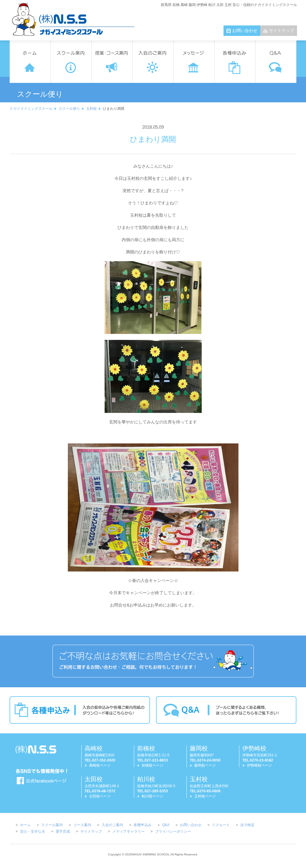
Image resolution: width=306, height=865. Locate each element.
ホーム (25, 825)
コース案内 (82, 825)
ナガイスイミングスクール (31, 109)
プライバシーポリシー (173, 831)
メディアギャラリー (128, 831)
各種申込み (143, 825)
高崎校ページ (100, 765)
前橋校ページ (152, 765)
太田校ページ (100, 796)
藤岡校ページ (205, 765)
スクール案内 (52, 825)
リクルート (221, 825)
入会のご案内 (112, 825)
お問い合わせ (244, 30)
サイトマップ (281, 30)
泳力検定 (247, 825)
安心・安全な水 (32, 831)
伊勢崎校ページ (259, 765)
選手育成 (63, 831)
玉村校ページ (205, 796)
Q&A (165, 825)
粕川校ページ (152, 796)
